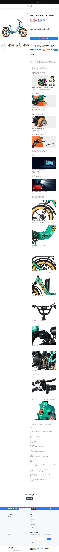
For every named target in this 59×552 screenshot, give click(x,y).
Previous (2, 26)
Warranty (31, 526)
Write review (29, 498)
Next (27, 26)
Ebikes (12, 8)
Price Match (32, 527)
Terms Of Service (33, 516)
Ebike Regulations (33, 523)
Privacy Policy (32, 519)
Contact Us (10, 534)
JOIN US (33, 508)
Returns (31, 518)
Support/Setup (32, 524)
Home (9, 8)
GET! (49, 539)
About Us (9, 518)
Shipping (31, 21)
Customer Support (11, 516)
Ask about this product (36, 34)
